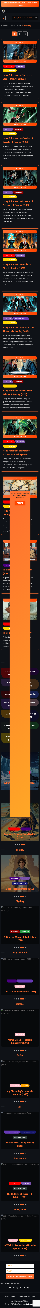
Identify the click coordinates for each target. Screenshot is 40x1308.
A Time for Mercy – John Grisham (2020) (20, 938)
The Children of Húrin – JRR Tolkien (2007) (20, 1195)
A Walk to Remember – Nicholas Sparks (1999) (20, 1247)
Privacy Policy (20, 495)
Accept (20, 503)
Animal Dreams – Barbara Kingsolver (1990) (20, 1041)
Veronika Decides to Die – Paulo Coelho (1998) (20, 3)
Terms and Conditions (27, 1296)
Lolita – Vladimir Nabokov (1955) (20, 991)
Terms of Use (20, 497)
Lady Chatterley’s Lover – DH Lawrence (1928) (20, 1093)
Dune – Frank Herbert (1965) (20, 888)
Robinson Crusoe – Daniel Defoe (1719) (19, 836)
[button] (15, 844)
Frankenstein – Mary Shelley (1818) (20, 1144)
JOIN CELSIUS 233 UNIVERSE (20, 1276)
